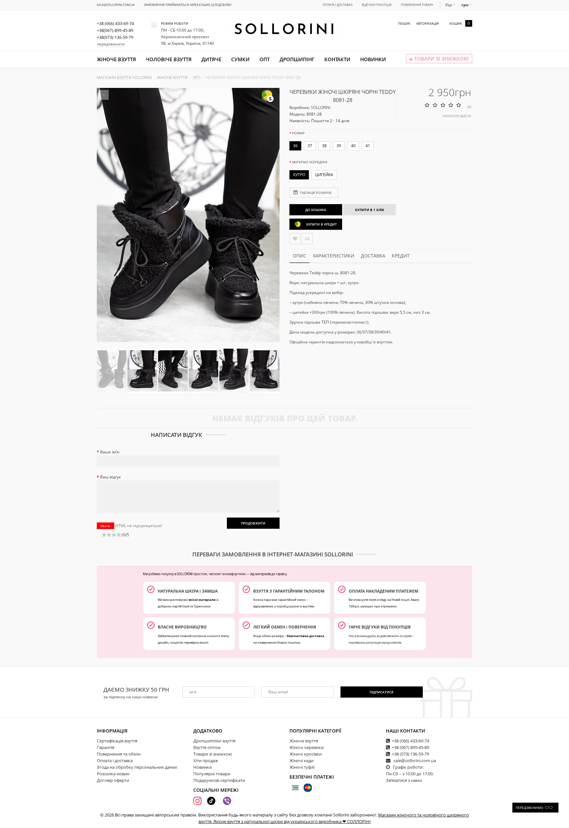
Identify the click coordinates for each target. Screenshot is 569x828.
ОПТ (264, 59)
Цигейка (324, 174)
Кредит (401, 256)
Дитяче (211, 59)
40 (353, 145)
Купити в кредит (321, 224)
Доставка (373, 256)
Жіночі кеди (301, 760)
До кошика (315, 209)
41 (368, 145)
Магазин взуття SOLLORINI (124, 77)
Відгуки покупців (377, 5)
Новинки (373, 59)
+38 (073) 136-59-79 (410, 754)
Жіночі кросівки (305, 754)
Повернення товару (417, 5)
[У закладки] (295, 238)
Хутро (299, 174)
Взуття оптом (207, 747)
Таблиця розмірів (315, 192)
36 (295, 145)
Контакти (337, 59)
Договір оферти (113, 780)
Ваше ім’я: (110, 452)
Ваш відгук (110, 477)
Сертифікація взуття (117, 741)
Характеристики (333, 256)
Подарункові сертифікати (219, 780)
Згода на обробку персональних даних (137, 767)
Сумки (240, 59)
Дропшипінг (297, 59)
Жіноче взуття (116, 59)
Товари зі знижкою (212, 754)
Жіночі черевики (306, 747)
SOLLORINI (320, 107)
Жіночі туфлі (301, 767)
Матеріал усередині (309, 162)
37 (310, 145)
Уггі (196, 77)
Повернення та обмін (119, 754)
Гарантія (105, 747)
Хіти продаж (205, 760)
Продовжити (253, 523)
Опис (299, 256)
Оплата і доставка (338, 5)
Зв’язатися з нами (404, 780)
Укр (449, 5)
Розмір (298, 133)
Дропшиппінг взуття (214, 741)
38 (324, 145)
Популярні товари (211, 774)
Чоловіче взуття (169, 59)
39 (339, 145)
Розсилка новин (113, 774)
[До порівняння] (307, 238)
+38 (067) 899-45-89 (410, 747)
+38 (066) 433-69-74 (410, 741)
